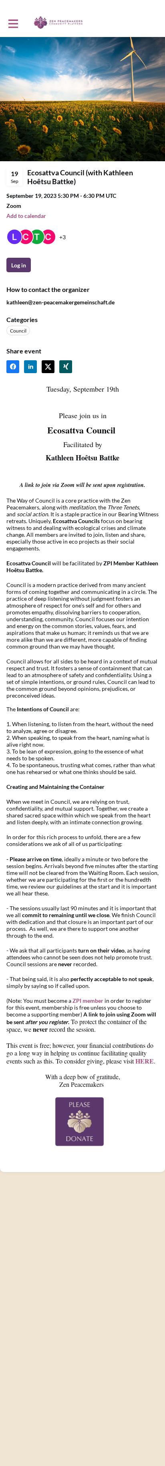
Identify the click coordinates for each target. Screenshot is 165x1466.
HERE (144, 1061)
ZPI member (87, 1000)
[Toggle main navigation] (12, 23)
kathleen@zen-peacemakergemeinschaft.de (60, 302)
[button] (26, 215)
